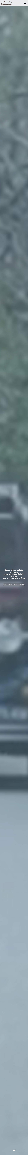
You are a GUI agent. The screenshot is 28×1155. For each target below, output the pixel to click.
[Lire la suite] (14, 1149)
